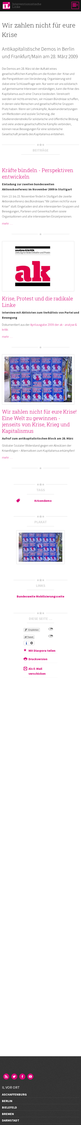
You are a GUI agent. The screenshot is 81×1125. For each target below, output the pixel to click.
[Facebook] (22, 1077)
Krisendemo (43, 501)
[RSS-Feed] (6, 1077)
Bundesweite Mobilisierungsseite (40, 596)
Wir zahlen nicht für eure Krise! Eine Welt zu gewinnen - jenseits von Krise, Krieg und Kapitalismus (39, 421)
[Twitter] (14, 1077)
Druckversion (38, 659)
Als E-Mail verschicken (37, 671)
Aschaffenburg (14, 1094)
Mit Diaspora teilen (42, 650)
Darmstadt (10, 1120)
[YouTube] (30, 1077)
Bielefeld (9, 1107)
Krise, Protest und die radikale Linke (37, 301)
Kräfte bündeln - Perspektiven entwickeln (37, 173)
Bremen (8, 1114)
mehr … (7, 223)
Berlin (7, 1101)
